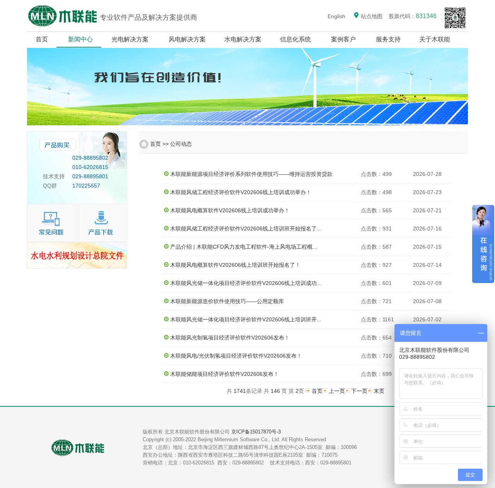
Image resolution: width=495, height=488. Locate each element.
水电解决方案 (242, 39)
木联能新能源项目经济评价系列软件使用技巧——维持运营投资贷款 (251, 174)
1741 (240, 391)
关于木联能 (435, 39)
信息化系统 (295, 39)
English (336, 16)
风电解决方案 (187, 39)
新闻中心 (80, 39)
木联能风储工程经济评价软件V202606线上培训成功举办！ (240, 192)
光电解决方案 (130, 39)
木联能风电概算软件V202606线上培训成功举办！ (230, 210)
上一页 (337, 391)
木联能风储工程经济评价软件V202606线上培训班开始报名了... (245, 228)
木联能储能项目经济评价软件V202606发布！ (224, 374)
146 (275, 391)
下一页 (359, 391)
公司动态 (181, 144)
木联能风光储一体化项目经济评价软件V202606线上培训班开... (245, 319)
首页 (42, 39)
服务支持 (388, 39)
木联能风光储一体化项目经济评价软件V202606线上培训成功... (245, 283)
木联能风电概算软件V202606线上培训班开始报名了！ (235, 265)
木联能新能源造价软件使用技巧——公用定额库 (227, 301)
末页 (379, 391)
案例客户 (343, 39)
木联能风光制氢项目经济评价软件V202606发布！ (230, 337)
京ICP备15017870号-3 (256, 432)
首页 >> (159, 144)
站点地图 (370, 16)
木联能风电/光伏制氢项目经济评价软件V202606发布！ (236, 356)
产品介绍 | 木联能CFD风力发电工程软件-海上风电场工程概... (243, 247)
